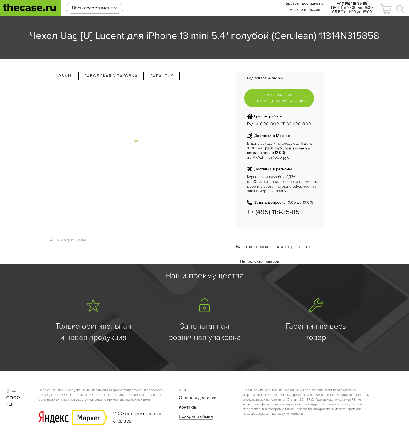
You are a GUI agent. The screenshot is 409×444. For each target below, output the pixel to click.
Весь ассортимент (93, 8)
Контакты (188, 407)
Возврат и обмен (196, 416)
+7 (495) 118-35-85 (273, 212)
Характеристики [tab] (68, 240)
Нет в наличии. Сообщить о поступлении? (282, 97)
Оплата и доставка (197, 398)
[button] (386, 9)
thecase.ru (29, 7)
